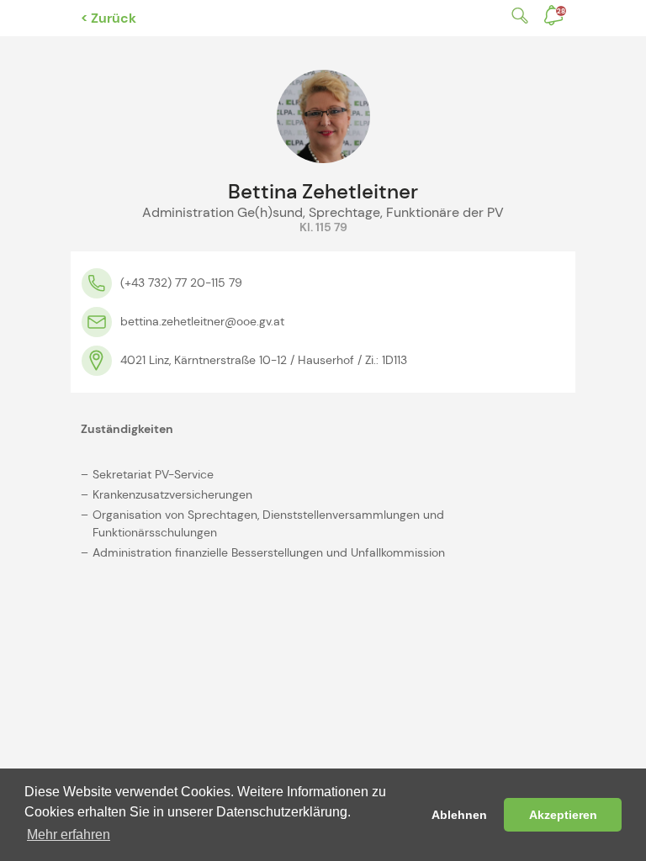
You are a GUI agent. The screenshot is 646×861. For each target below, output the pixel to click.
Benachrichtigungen (561, 11)
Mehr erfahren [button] (68, 834)
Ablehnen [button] (459, 814)
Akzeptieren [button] (563, 814)
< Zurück (108, 18)
